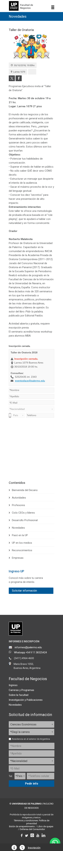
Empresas (17, 557)
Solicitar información (24, 590)
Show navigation (53, 7)
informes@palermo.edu (28, 647)
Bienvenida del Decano (25, 490)
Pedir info (31, 783)
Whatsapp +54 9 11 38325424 (30, 652)
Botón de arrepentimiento (22, 826)
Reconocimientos (22, 550)
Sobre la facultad (18, 695)
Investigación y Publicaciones (26, 699)
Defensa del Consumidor (32, 829)
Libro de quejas (45, 826)
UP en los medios (22, 542)
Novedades (17, 16)
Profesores (18, 505)
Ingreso (13, 685)
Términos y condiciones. (26, 820)
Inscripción (34, 847)
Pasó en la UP (20, 535)
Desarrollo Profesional (25, 520)
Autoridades (19, 497)
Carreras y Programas (21, 690)
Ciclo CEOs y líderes (23, 512)
